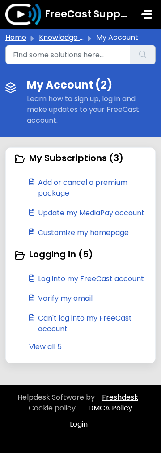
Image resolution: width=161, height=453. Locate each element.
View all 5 (45, 347)
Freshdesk (120, 397)
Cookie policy (52, 408)
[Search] (143, 54)
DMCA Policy (110, 408)
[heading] (80, 159)
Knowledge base (68, 37)
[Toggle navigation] (147, 14)
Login (79, 424)
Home (15, 37)
